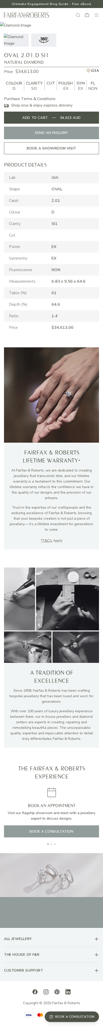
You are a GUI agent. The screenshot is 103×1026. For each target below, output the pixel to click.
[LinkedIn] (68, 991)
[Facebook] (35, 991)
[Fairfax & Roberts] (26, 15)
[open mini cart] (87, 15)
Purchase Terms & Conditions (30, 99)
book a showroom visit (51, 148)
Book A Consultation (51, 831)
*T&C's (46, 540)
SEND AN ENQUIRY (51, 132)
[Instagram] (46, 991)
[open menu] (96, 15)
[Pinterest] (57, 991)
